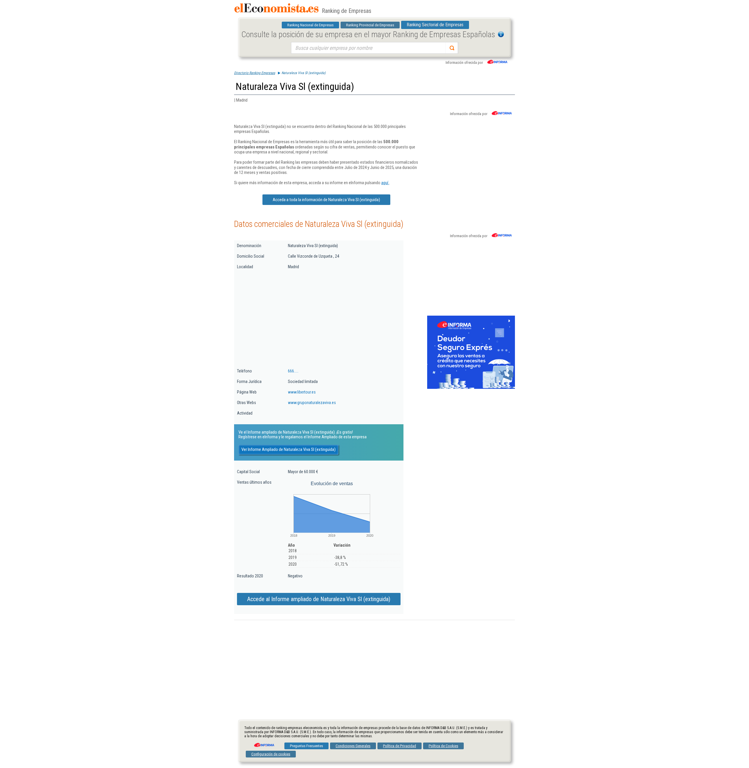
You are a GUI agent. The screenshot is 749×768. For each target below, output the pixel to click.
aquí (385, 182)
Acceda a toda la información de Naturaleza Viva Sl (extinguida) (326, 199)
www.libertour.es (302, 392)
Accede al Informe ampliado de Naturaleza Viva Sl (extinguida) (318, 599)
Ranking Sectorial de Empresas (435, 25)
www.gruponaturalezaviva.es (312, 402)
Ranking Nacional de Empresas (310, 25)
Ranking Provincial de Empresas (370, 25)
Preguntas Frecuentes (306, 746)
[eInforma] (263, 742)
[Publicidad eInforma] (471, 388)
